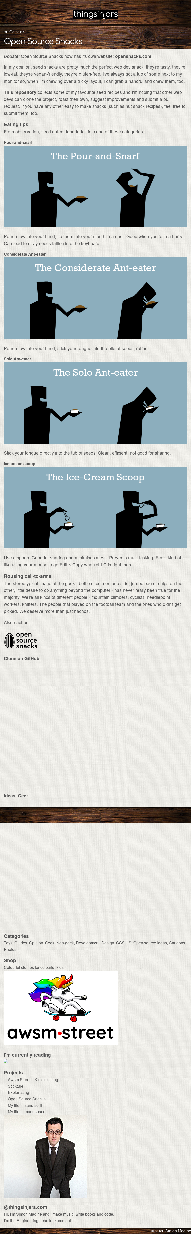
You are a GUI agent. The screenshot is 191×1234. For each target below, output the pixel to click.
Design (107, 943)
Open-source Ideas (150, 943)
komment (63, 1220)
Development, (88, 943)
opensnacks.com (133, 56)
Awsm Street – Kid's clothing (33, 1079)
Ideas (9, 795)
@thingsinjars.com (25, 1206)
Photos (10, 949)
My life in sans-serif (25, 1105)
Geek (23, 795)
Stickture (15, 1086)
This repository (20, 92)
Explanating (18, 1092)
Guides (20, 943)
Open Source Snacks (43, 41)
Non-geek (65, 943)
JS (129, 943)
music (68, 1214)
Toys (8, 943)
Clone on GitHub (21, 658)
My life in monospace (26, 1111)
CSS (120, 943)
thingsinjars (95, 14)
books (90, 1214)
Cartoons (177, 943)
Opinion (36, 943)
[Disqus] (95, 728)
